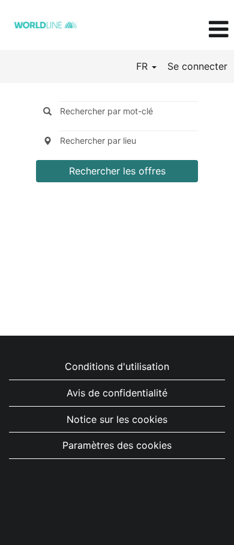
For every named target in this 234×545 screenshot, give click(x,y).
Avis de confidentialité (117, 393)
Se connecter (197, 66)
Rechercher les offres (117, 171)
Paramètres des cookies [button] (117, 445)
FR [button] (143, 66)
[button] (195, 29)
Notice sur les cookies (117, 419)
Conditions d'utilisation (117, 366)
